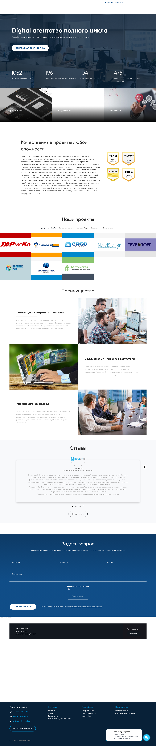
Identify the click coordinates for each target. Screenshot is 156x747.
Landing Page (86, 716)
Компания (52, 707)
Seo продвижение (121, 711)
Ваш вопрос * (17, 574)
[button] (72, 506)
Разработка (87, 707)
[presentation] (145, 467)
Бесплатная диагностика (30, 48)
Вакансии (33, 2)
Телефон (110, 563)
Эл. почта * (64, 563)
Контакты (24, 2)
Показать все (78, 514)
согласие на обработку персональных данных (86, 607)
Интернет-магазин (88, 711)
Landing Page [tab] (82, 228)
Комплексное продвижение (125, 713)
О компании (13, 2)
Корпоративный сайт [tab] (48, 228)
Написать (134, 634)
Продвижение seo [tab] (109, 228)
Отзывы (42, 2)
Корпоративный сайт (89, 713)
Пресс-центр (53, 2)
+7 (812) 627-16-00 (88, 2)
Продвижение (121, 707)
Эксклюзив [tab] (95, 228)
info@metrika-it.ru (139, 2)
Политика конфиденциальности (59, 719)
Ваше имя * (16, 563)
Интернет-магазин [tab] (66, 228)
